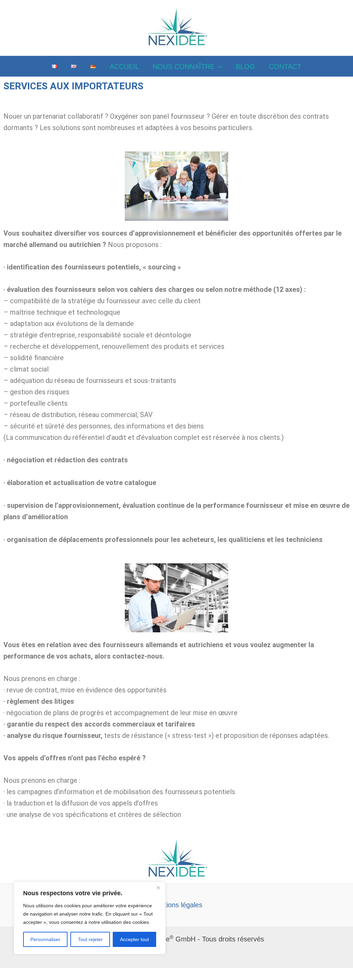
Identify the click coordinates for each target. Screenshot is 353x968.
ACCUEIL (124, 66)
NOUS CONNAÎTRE (183, 66)
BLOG (245, 66)
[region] (89, 918)
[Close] (158, 887)
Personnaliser (45, 939)
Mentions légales (176, 905)
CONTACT (285, 66)
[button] (218, 66)
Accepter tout (134, 939)
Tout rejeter (90, 939)
